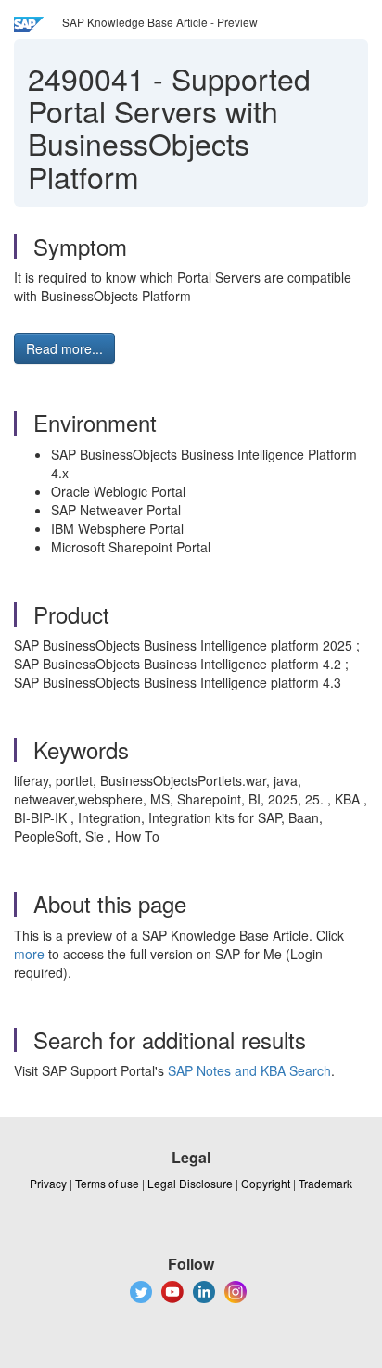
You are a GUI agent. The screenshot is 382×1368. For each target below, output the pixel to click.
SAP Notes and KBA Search (249, 1070)
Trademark (325, 1183)
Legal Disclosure (190, 1183)
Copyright (265, 1183)
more (29, 953)
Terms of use (107, 1183)
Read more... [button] (64, 348)
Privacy (48, 1183)
